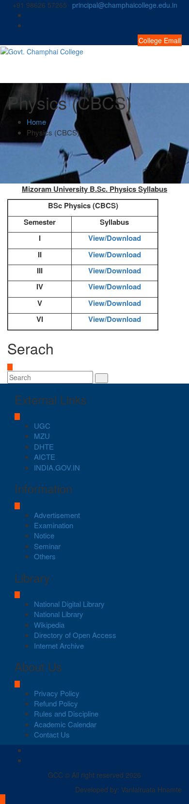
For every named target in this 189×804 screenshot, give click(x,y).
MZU (42, 436)
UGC (42, 425)
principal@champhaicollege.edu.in (124, 5)
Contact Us (52, 734)
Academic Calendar (65, 724)
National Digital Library (69, 604)
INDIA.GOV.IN (57, 467)
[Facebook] (179, 15)
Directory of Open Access (75, 635)
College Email (160, 40)
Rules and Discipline (66, 713)
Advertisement (57, 515)
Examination (53, 525)
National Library (58, 614)
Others (45, 556)
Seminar (47, 546)
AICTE (44, 457)
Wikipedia (49, 625)
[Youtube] (179, 25)
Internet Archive (59, 645)
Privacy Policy (56, 693)
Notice (44, 535)
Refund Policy (56, 703)
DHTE (44, 446)
